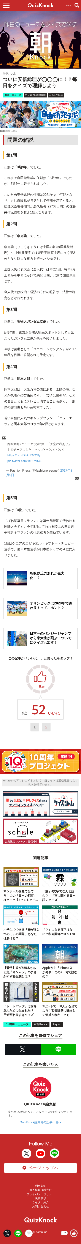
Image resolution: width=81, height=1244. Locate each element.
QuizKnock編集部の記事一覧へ (41, 1122)
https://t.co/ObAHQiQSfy (23, 455)
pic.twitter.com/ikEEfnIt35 (24, 461)
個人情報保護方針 (40, 1190)
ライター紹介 (40, 1202)
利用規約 (40, 1186)
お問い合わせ (40, 1206)
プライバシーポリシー (41, 1194)
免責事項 (40, 1198)
